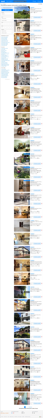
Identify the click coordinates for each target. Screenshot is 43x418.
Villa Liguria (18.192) (3, 66)
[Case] (12, 413)
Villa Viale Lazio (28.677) (4, 62)
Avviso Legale (19, 416)
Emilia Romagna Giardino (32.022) (5, 60)
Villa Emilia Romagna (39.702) (5, 56)
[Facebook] (22, 413)
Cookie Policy (15, 416)
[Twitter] (23, 413)
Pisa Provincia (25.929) (4, 38)
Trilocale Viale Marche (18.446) (5, 65)
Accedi (40, 1)
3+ (9, 23)
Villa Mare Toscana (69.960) (4, 73)
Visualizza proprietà (37, 17)
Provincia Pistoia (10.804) (4, 44)
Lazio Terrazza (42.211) (4, 55)
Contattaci (23, 416)
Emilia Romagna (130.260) (4, 48)
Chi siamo (2, 416)
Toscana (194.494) (3, 69)
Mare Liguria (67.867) (3, 52)
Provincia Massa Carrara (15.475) (5, 42)
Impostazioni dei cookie (27, 416)
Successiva (30, 407)
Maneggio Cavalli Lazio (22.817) (5, 64)
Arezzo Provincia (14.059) (4, 43)
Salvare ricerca (7, 10)
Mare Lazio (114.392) (3, 50)
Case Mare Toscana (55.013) (4, 75)
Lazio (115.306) (3, 49)
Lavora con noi (5, 416)
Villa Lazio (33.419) (3, 57)
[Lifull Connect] (5, 413)
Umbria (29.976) (3, 61)
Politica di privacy (12, 416)
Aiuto (8, 416)
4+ (11, 23)
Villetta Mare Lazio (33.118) (4, 58)
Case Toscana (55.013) (4, 76)
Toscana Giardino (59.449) (4, 74)
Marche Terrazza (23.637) (4, 63)
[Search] (25, 1)
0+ (2, 23)
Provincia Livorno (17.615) (4, 41)
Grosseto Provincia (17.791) (4, 40)
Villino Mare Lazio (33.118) (4, 59)
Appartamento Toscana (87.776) (5, 72)
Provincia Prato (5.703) (4, 45)
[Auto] (13, 413)
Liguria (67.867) (3, 51)
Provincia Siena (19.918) (4, 39)
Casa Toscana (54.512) (4, 77)
